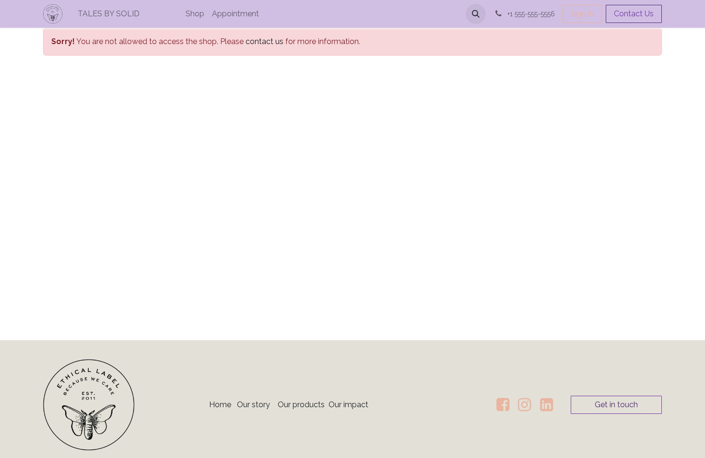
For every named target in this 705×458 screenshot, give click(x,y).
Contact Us (634, 13)
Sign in (582, 13)
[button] (476, 14)
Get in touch (616, 404)
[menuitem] (141, 13)
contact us (264, 41)
